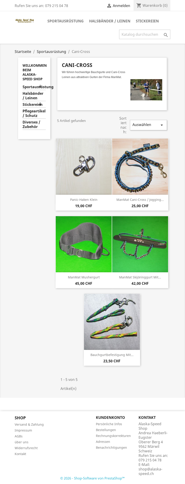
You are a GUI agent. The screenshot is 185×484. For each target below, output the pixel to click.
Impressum (23, 430)
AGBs (19, 436)
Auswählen (148, 125)
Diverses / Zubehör (31, 124)
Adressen (103, 441)
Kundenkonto (110, 417)
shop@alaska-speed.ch (150, 471)
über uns (21, 442)
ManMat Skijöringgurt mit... (140, 277)
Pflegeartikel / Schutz (34, 113)
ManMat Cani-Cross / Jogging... (140, 199)
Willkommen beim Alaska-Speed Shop (35, 72)
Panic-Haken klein (83, 199)
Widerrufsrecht (26, 448)
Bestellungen (106, 430)
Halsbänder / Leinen (109, 21)
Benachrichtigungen (111, 447)
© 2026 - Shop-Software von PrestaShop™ (92, 478)
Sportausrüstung (65, 21)
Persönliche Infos (109, 424)
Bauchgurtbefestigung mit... (112, 355)
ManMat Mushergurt (84, 277)
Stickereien (147, 21)
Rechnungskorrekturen (113, 436)
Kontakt (20, 454)
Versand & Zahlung (29, 424)
